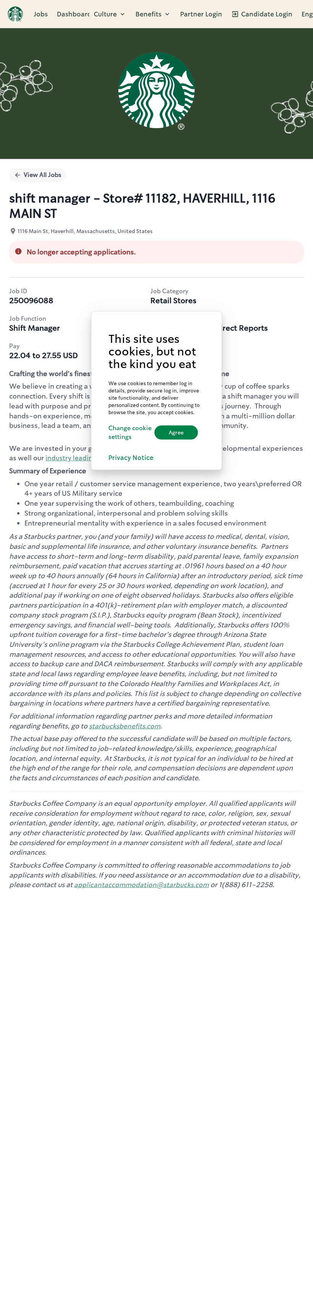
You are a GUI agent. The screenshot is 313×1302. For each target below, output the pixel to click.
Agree (176, 432)
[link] (15, 14)
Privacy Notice (130, 457)
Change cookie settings (130, 432)
